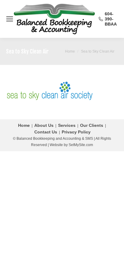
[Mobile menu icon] (9, 19)
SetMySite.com (81, 145)
